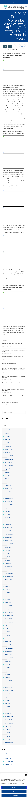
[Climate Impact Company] (14, 7)
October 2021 (8, 618)
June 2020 (7, 667)
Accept (14, 787)
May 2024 (7, 517)
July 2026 (7, 433)
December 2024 (9, 495)
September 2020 (9, 658)
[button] (26, 775)
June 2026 (7, 436)
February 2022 (8, 605)
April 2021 (7, 638)
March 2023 (8, 563)
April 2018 (7, 739)
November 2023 (9, 537)
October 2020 (8, 654)
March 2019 (8, 710)
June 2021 (7, 631)
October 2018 (8, 719)
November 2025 (9, 459)
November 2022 (9, 576)
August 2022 (8, 586)
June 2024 (7, 514)
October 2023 (8, 540)
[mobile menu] (26, 7)
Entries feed (8, 758)
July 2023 (7, 550)
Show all (22, 46)
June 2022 (7, 592)
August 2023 (8, 547)
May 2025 (7, 478)
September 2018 (9, 723)
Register (7, 753)
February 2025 (8, 488)
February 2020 (8, 680)
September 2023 (9, 543)
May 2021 (7, 635)
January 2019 (8, 713)
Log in (6, 755)
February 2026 (8, 449)
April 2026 (7, 442)
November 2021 (9, 615)
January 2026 (8, 452)
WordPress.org (8, 764)
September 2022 (9, 583)
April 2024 (7, 521)
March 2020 (8, 677)
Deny (14, 791)
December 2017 (9, 742)
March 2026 (8, 446)
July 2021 (7, 628)
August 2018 (8, 726)
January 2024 (8, 530)
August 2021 (8, 625)
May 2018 (7, 736)
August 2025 (8, 469)
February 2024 (8, 527)
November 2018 (9, 716)
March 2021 (8, 641)
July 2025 (7, 472)
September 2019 (9, 690)
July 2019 (7, 697)
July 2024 (7, 511)
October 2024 (8, 501)
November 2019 (9, 684)
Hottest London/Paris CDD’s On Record (10, 402)
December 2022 (9, 573)
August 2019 (8, 693)
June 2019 (7, 700)
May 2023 (7, 557)
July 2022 (7, 589)
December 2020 (9, 648)
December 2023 (9, 534)
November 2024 (9, 498)
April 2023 (7, 560)
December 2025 (9, 455)
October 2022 (8, 579)
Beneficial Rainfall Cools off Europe (9, 363)
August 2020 (8, 661)
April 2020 (7, 674)
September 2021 (9, 622)
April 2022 (7, 599)
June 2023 (7, 553)
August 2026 (8, 429)
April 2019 (7, 706)
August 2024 (8, 508)
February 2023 (8, 566)
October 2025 (8, 462)
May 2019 (7, 703)
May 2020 (7, 671)
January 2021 (8, 644)
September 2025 (9, 465)
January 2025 (8, 491)
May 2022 (7, 596)
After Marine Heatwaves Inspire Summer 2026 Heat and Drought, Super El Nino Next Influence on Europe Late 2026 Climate (13, 370)
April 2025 (7, 482)
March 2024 (8, 524)
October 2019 (8, 687)
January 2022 (8, 609)
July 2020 (7, 664)
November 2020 (9, 651)
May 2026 (7, 439)
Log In (14, 2)
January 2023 (8, 570)
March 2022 (8, 602)
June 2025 (7, 475)
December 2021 (9, 612)
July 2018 (7, 729)
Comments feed (9, 761)
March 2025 (8, 485)
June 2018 (7, 732)
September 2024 (9, 504)
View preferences (14, 795)
